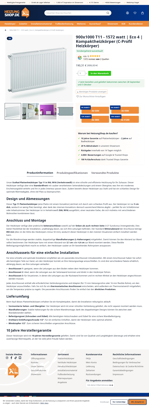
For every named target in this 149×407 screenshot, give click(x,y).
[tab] (40, 172)
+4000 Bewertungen (112, 2)
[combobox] (77, 13)
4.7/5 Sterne (94, 2)
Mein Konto (91, 362)
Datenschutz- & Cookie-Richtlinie (128, 366)
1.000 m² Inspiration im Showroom (69, 2)
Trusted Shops (121, 155)
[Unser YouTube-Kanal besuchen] (20, 357)
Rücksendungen (93, 374)
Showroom (36, 374)
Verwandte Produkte (105, 172)
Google (108, 155)
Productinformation (40, 172)
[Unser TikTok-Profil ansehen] (15, 357)
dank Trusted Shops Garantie (104, 159)
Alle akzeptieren (137, 402)
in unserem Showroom (100, 146)
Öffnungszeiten (38, 358)
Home (5, 30)
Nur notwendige (119, 402)
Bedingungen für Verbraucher (127, 362)
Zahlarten (90, 370)
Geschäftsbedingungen (123, 358)
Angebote (62, 382)
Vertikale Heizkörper (67, 362)
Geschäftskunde (38, 370)
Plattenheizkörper (66, 358)
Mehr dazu (44, 403)
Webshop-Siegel (133, 2)
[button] (13, 111)
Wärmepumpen (65, 378)
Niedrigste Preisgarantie (16, 2)
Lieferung (90, 366)
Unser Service (37, 366)
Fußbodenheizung (66, 374)
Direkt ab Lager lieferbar (40, 2)
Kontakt (34, 362)
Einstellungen (104, 402)
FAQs (88, 358)
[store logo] (23, 13)
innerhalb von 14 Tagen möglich (101, 150)
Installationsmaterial (67, 370)
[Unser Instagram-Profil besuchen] (7, 357)
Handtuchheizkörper (67, 366)
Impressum (118, 374)
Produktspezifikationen (72, 172)
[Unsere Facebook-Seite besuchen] (11, 357)
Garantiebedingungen (123, 370)
